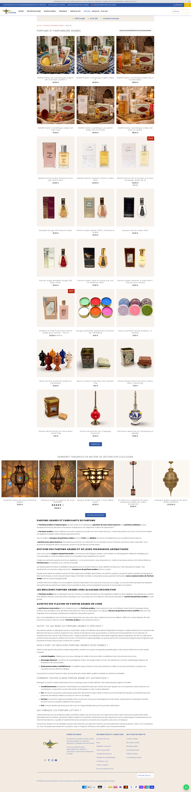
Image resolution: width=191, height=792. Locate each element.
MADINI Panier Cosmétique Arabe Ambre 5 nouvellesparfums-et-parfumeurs (95, 55)
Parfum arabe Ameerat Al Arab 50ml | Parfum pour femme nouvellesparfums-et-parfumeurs (135, 258)
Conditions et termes (104, 754)
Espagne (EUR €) (144, 775)
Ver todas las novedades (95, 515)
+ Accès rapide (55, 59)
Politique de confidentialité (105, 758)
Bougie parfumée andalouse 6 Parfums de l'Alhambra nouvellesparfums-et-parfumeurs (95, 308)
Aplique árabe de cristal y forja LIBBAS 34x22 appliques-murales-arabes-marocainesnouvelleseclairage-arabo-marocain (95, 478)
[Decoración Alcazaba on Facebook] (48, 760)
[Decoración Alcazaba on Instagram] (52, 760)
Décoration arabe (132, 743)
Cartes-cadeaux (102, 765)
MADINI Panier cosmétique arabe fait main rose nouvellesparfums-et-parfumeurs (56, 105)
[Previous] (5, 484)
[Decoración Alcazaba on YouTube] (56, 760)
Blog (98, 743)
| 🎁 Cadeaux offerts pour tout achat (103, 5)
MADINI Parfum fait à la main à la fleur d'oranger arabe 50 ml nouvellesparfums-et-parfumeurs (135, 155)
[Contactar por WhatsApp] (186, 787)
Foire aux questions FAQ (104, 769)
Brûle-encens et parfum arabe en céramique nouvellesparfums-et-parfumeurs (56, 358)
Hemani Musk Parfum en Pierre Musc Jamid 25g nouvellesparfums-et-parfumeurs (56, 408)
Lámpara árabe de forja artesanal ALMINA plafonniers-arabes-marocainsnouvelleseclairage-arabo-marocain (19, 478)
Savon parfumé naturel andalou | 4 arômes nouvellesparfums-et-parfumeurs (135, 308)
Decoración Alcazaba (50, 781)
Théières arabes (132, 754)
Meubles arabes (132, 746)
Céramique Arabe (132, 750)
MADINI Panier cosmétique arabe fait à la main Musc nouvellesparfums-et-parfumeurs (135, 55)
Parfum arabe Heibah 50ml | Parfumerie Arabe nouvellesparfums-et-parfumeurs (95, 207)
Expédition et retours (103, 746)
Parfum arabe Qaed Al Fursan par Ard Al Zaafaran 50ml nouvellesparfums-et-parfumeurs (95, 258)
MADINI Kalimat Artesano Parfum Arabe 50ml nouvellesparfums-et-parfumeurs (95, 155)
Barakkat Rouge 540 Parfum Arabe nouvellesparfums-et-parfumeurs (56, 207)
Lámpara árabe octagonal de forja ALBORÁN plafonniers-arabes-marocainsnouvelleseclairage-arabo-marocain (57, 478)
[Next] (179, 485)
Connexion (179, 5)
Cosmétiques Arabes (133, 758)
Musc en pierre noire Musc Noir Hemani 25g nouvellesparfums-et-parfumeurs (95, 358)
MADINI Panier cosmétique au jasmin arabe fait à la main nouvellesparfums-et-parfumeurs (95, 105)
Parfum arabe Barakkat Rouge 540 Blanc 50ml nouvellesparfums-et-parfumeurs (56, 258)
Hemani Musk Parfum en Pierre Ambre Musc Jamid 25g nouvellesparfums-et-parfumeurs (135, 358)
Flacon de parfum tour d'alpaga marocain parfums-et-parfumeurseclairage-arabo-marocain (95, 408)
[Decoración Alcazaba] (9, 11)
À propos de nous (102, 739)
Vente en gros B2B (102, 750)
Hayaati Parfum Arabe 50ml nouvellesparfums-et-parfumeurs (135, 207)
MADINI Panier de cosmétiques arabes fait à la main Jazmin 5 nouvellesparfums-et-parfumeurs (56, 55)
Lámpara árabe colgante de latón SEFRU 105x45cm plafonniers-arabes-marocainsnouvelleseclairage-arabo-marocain (171, 478)
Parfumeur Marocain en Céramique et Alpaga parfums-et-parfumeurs (135, 408)
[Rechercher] (186, 11)
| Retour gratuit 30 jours (56, 5)
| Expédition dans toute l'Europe (78, 5)
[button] (22, 11)
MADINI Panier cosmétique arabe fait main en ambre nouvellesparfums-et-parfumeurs (135, 105)
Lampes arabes (132, 739)
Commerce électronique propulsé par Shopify (98, 781)
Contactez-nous (102, 761)
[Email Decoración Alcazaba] (45, 760)
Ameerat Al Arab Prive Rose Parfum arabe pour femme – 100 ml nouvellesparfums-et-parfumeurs (56, 308)
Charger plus (95, 444)
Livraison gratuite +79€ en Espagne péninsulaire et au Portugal (24, 5)
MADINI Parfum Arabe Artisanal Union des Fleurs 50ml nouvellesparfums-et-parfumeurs (56, 155)
